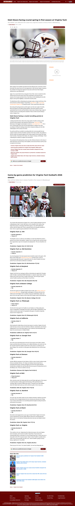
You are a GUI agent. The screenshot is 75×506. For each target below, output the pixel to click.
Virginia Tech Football (18, 165)
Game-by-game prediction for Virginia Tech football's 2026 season (26, 147)
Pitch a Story (12, 498)
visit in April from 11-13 (37, 124)
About (14, 1)
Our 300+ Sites (50, 496)
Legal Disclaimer (61, 498)
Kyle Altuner (33, 102)
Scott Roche (12, 24)
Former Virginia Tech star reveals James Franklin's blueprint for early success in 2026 (27, 150)
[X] (65, 1)
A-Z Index (27, 500)
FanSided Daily (61, 496)
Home (11, 165)
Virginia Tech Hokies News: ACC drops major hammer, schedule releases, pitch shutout (28, 156)
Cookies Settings (39, 500)
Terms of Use (38, 498)
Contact (37, 496)
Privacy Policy (28, 498)
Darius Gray (37, 122)
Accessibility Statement (15, 500)
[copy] (17, 27)
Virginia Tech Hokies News (22, 1)
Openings (27, 496)
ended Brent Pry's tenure (26, 257)
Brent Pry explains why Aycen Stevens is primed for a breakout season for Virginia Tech (28, 153)
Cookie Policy (50, 498)
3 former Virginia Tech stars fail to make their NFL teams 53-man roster (27, 145)
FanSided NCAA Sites (56, 1)
